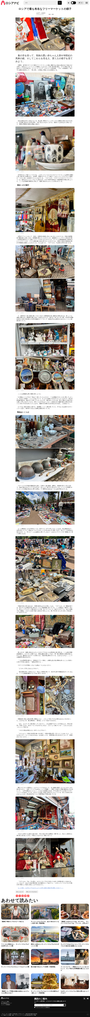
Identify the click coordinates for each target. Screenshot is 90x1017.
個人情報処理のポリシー (6, 1003)
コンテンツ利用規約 (5, 1004)
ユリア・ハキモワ (40, 13)
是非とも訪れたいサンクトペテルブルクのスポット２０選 (45, 945)
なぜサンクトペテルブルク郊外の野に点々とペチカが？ (75, 992)
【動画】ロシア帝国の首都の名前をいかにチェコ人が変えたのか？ (15, 992)
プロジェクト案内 (5, 1001)
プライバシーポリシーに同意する (43, 1007)
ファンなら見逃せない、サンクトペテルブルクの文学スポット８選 (15, 945)
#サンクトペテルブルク (32, 891)
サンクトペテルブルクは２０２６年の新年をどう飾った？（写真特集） (45, 992)
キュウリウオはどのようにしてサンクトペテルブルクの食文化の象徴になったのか (75, 945)
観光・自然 (51, 14)
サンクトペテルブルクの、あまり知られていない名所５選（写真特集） (45, 922)
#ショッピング (20, 891)
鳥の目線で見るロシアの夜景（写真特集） (43, 967)
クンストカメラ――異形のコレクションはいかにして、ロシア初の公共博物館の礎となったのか (75, 968)
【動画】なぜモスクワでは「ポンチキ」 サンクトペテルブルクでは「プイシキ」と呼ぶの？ (75, 922)
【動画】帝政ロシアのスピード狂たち (12, 921)
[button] (57, 2)
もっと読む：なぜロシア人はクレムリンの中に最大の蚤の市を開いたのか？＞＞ (40, 888)
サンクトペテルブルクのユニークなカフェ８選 (15, 967)
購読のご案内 (40, 998)
